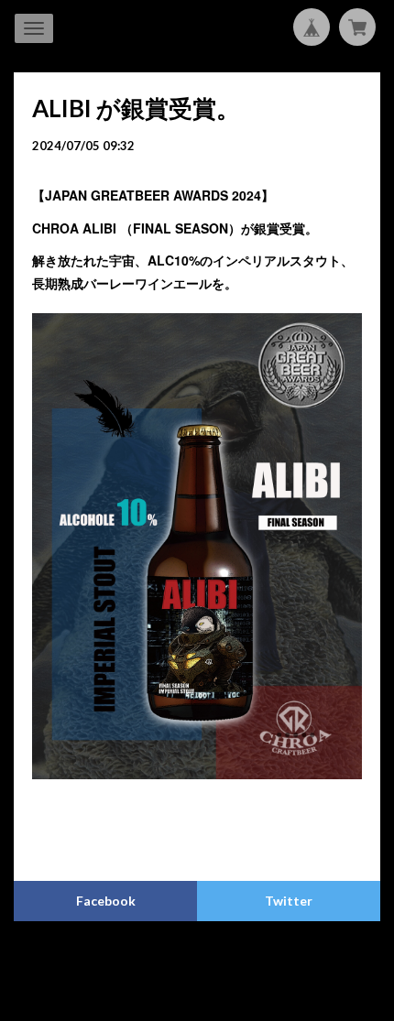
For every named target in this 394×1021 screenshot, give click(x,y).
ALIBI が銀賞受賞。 (136, 108)
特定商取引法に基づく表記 (258, 961)
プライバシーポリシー (126, 961)
